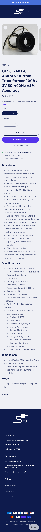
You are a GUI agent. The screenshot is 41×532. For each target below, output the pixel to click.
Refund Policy (10, 491)
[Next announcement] (36, 2)
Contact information (29, 528)
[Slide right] (25, 59)
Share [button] (6, 395)
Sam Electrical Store (19, 521)
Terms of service (13, 528)
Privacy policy (30, 524)
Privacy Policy (10, 486)
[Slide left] (15, 59)
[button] (5, 11)
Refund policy (18, 524)
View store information (13, 159)
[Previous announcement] (4, 2)
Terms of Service (11, 497)
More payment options (20, 145)
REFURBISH (10, 113)
